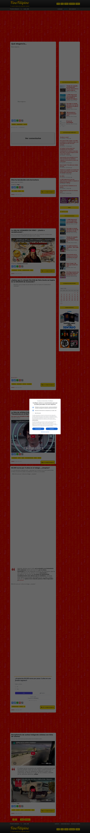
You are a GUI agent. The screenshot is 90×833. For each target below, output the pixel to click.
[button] (45, 413)
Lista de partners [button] (35, 420)
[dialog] (45, 416)
